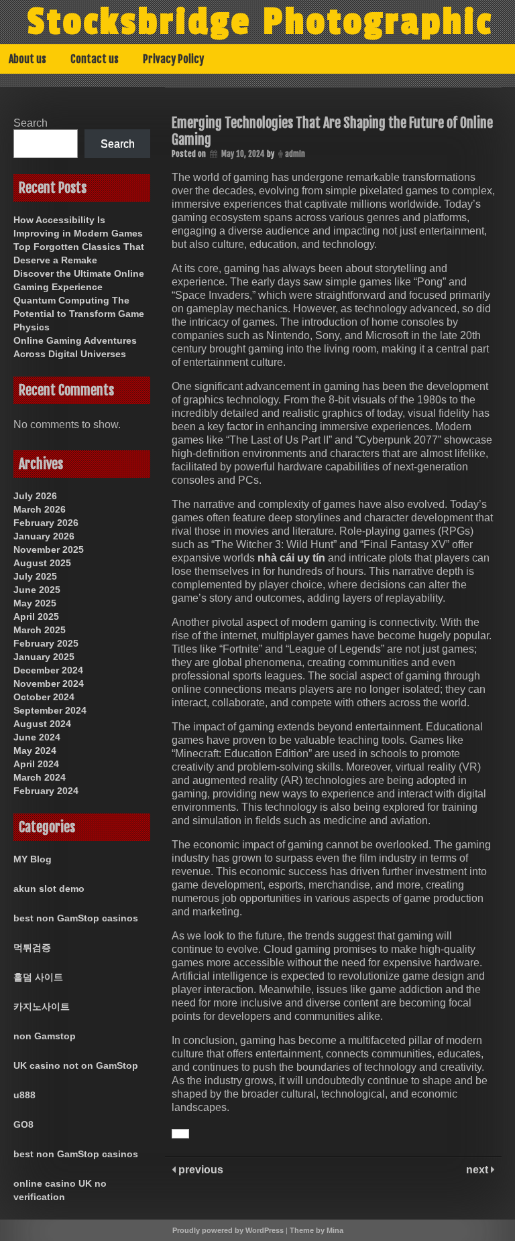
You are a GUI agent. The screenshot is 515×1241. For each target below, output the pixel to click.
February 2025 (45, 643)
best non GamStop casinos (75, 918)
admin (295, 154)
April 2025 (36, 616)
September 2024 (50, 710)
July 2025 (35, 576)
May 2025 (34, 603)
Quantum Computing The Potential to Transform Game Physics (78, 313)
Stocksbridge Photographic (260, 22)
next (478, 1169)
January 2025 (43, 656)
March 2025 (39, 630)
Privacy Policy (173, 59)
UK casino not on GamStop (75, 1065)
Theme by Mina (316, 1230)
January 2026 (43, 536)
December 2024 (48, 670)
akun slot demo (48, 888)
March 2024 (39, 777)
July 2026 (35, 496)
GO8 (23, 1124)
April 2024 (36, 764)
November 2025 (48, 549)
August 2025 (42, 563)
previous (199, 1169)
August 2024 (42, 723)
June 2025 (36, 589)
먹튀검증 (32, 947)
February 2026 (45, 522)
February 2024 (45, 790)
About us (27, 59)
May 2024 (34, 750)
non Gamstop (44, 1036)
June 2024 (36, 737)
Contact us (94, 59)
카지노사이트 (41, 1006)
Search (30, 123)
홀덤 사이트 (38, 977)
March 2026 (39, 509)
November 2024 (48, 683)
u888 (24, 1095)
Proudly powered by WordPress (228, 1230)
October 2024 (43, 697)
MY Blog (32, 859)
